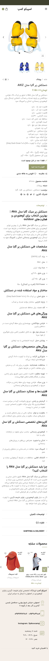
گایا (16, 190)
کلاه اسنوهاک (12, 574)
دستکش (36, 190)
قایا (20, 190)
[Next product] (3, 79)
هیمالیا (39, 580)
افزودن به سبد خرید (38, 167)
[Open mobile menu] (46, 9)
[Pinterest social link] (27, 194)
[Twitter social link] (31, 194)
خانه (45, 79)
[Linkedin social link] (24, 194)
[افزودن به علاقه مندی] (28, 553)
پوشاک (38, 79)
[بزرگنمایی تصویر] (42, 55)
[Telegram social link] (21, 194)
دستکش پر (27, 190)
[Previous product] (8, 79)
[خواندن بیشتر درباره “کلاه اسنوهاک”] (21, 569)
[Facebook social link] (34, 194)
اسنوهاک (16, 577)
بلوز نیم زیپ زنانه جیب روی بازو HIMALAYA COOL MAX (36, 575)
